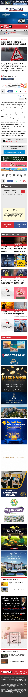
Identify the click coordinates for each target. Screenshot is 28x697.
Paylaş (10, 91)
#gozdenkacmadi (19, 141)
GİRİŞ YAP (23, 191)
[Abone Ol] (22, 96)
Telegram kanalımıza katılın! (15, 152)
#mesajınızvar (9, 141)
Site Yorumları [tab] (7, 224)
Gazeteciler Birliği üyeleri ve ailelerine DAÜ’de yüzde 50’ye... (16, 588)
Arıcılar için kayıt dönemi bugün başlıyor (17, 582)
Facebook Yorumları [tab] (20, 224)
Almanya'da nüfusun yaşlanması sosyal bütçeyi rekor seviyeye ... (17, 654)
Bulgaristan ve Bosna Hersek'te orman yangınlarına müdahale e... (17, 660)
